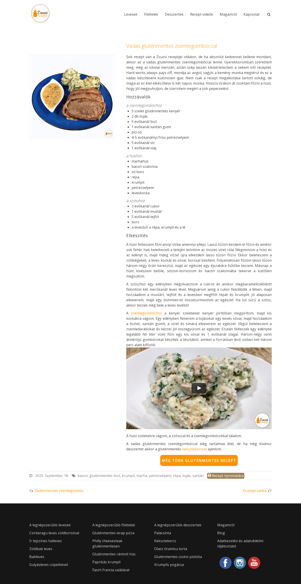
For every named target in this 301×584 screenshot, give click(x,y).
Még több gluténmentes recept (199, 460)
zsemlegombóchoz (146, 313)
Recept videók (201, 14)
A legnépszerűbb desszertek (177, 525)
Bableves (36, 556)
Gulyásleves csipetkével (48, 564)
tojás (186, 475)
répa (177, 475)
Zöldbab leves (40, 548)
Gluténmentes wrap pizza (113, 532)
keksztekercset (194, 449)
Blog (221, 532)
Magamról (228, 14)
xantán (198, 475)
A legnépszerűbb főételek (113, 525)
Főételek (151, 14)
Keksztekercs (165, 540)
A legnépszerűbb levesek (50, 525)
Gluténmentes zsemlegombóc (59, 490)
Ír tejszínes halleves (45, 540)
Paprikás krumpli (106, 562)
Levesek (130, 14)
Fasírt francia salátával (110, 569)
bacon (83, 475)
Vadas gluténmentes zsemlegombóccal (171, 45)
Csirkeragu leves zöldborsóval (54, 532)
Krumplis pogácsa (169, 564)
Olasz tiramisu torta (170, 548)
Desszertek (174, 14)
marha (141, 475)
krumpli (128, 475)
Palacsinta (162, 532)
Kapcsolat (251, 14)
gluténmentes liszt (104, 475)
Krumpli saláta (254, 490)
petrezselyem (160, 475)
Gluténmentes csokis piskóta (178, 556)
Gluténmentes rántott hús (114, 554)
